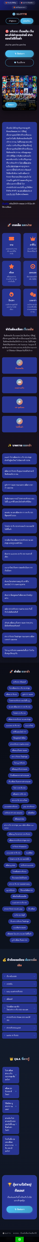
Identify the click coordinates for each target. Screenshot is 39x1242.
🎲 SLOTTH (19, 14)
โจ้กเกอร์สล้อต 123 (26, 890)
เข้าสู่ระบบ (12, 21)
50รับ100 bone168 (27, 865)
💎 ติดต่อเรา (19, 54)
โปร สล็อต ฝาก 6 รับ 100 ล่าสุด (19, 688)
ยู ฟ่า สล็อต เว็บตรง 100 (19, 940)
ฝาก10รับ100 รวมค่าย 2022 (19, 744)
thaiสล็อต (29, 853)
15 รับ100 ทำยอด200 (19, 847)
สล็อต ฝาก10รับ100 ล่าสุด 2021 (19, 840)
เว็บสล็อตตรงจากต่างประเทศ (19, 775)
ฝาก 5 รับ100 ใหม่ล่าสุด (19, 757)
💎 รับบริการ (19, 62)
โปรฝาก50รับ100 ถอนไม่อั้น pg (19, 701)
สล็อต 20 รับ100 (11, 694)
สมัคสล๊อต (31, 813)
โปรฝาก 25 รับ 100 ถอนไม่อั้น (19, 859)
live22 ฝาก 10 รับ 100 (19, 903)
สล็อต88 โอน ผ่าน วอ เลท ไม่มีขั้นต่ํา (19, 934)
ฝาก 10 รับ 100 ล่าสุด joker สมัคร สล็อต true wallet (18, 826)
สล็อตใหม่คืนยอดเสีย (19, 896)
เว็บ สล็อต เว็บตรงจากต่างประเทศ (19, 782)
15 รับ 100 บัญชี (19, 915)
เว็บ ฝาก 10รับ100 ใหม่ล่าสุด (19, 921)
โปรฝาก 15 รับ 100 (19, 713)
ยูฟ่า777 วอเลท (28, 694)
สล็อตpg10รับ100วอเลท (19, 769)
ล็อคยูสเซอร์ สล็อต (19, 738)
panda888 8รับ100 (10, 807)
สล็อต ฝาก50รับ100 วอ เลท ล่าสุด (19, 719)
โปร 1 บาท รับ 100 (19, 788)
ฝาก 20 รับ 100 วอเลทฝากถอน (19, 884)
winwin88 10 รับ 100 (13, 853)
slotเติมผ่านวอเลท (19, 928)
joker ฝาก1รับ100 (29, 807)
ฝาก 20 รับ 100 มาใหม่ (19, 800)
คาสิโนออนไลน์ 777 (19, 732)
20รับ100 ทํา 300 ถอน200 (13, 813)
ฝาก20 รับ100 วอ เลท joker (13, 909)
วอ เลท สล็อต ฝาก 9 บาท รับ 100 (19, 707)
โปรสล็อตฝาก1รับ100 (19, 872)
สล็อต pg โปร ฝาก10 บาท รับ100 (19, 834)
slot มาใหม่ (29, 726)
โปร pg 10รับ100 (19, 763)
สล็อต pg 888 (10, 865)
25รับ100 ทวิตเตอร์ (19, 682)
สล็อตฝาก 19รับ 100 (19, 794)
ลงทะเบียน (26, 21)
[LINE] (19, 1239)
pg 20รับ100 (10, 890)
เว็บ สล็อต (31, 909)
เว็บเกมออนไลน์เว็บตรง (19, 878)
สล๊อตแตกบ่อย (19, 819)
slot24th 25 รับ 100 (13, 726)
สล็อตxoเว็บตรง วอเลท (19, 750)
